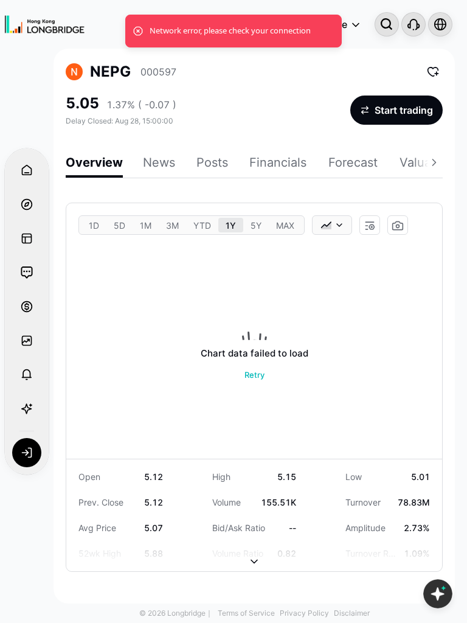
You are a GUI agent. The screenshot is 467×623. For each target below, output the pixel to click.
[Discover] (26, 204)
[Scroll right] (435, 164)
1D (94, 225)
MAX (285, 225)
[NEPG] (74, 71)
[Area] (332, 225)
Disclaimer (352, 613)
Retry (254, 375)
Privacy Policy (304, 613)
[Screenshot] (397, 225)
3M (172, 225)
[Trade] (26, 306)
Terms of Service (246, 613)
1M (145, 225)
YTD (202, 225)
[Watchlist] (26, 340)
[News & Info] (26, 238)
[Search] (387, 24)
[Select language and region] (440, 24)
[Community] (26, 272)
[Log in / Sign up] (26, 452)
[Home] (45, 24)
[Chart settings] (369, 225)
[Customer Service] (413, 24)
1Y (231, 225)
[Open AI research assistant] (437, 593)
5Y (256, 225)
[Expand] (254, 551)
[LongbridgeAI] (26, 408)
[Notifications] (26, 374)
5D (119, 225)
